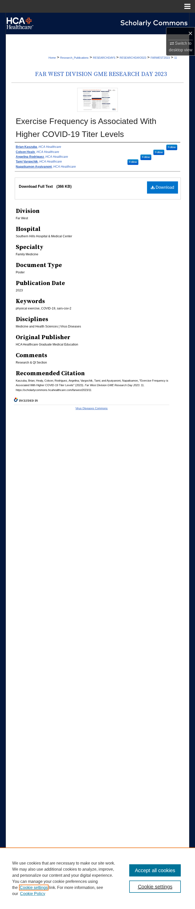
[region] (97, 878)
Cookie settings (34, 887)
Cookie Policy (32, 893)
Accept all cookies (155, 870)
